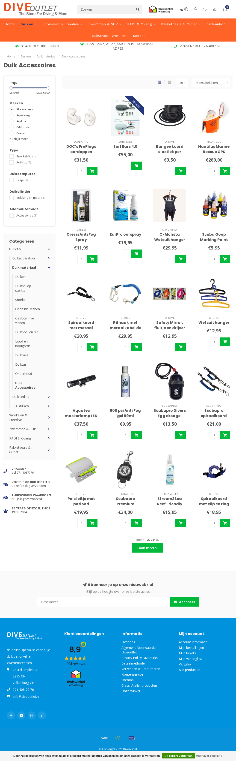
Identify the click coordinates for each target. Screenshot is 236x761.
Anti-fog (23, 162)
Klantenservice (132, 674)
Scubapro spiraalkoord (214, 413)
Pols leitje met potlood (81, 501)
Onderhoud (23, 373)
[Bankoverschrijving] (104, 737)
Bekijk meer (19, 139)
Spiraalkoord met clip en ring (214, 501)
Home (10, 24)
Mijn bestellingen (191, 647)
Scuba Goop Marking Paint (214, 237)
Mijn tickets (187, 653)
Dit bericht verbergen (178, 756)
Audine (21, 121)
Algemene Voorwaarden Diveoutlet (139, 649)
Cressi (20, 133)
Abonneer (186, 602)
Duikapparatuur (23, 258)
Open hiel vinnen (27, 309)
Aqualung (23, 115)
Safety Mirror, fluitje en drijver (169, 325)
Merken (139, 35)
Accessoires (26, 215)
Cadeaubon (216, 24)
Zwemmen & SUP (103, 24)
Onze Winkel (130, 691)
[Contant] (118, 737)
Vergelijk (185, 664)
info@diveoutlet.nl (26, 696)
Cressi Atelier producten (139, 685)
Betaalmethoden (134, 663)
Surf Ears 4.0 (125, 146)
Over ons (128, 642)
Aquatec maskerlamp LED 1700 (81, 416)
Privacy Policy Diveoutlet (139, 658)
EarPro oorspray (125, 234)
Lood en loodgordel (23, 343)
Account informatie (193, 642)
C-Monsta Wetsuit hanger (169, 237)
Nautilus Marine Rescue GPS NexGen (214, 152)
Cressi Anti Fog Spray (81, 237)
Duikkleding (20, 396)
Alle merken (24, 109)
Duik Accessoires (25, 385)
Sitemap (127, 680)
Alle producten (189, 670)
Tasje (22, 180)
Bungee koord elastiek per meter (169, 152)
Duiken (27, 24)
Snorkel (20, 300)
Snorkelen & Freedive (61, 24)
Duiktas (21, 364)
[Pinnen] (132, 737)
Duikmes (21, 355)
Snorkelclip (25, 156)
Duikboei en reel (27, 332)
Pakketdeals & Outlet (179, 24)
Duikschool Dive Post (109, 35)
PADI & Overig (139, 24)
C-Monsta (23, 127)
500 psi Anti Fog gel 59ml (125, 413)
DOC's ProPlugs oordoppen (81, 149)
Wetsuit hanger (213, 322)
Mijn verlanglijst (190, 658)
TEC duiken (20, 406)
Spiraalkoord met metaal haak (81, 328)
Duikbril (20, 276)
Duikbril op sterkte (23, 288)
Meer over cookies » (209, 756)
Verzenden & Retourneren (140, 669)
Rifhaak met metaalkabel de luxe (125, 328)
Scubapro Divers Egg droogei (170, 413)
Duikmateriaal (24, 267)
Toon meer (146, 548)
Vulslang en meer (30, 198)
